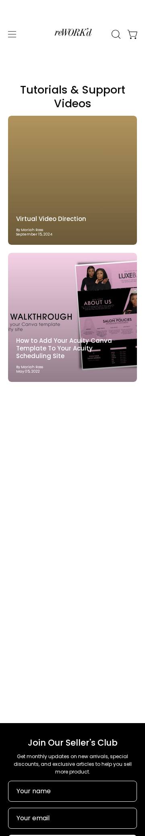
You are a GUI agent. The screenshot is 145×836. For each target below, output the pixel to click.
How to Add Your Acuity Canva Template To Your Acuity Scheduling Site (64, 348)
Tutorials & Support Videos (72, 96)
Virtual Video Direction (51, 219)
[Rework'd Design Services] (72, 34)
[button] (115, 34)
